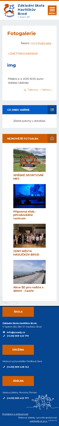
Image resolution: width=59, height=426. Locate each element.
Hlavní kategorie (28, 53)
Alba (33, 43)
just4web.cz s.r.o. (39, 421)
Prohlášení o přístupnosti (15, 414)
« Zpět (12, 53)
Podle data (44, 43)
